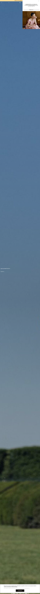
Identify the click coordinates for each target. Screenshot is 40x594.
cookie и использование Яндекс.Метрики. (10, 586)
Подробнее (2, 271)
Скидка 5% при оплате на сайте (19, 0)
